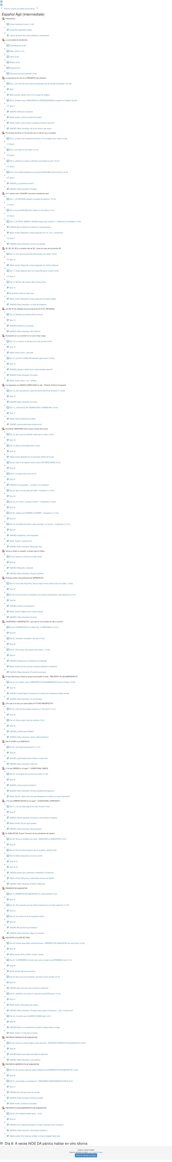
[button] (1, 2)
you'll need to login (95, 1152)
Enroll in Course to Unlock (86, 1155)
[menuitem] (1, 5)
